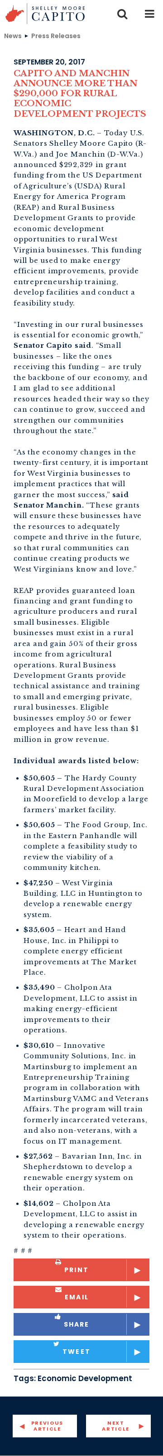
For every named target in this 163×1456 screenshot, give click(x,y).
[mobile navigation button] (149, 13)
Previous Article (47, 1425)
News (13, 35)
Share (77, 1324)
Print (76, 1269)
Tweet (76, 1351)
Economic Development (85, 1378)
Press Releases (56, 35)
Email (77, 1297)
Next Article (115, 1425)
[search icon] (122, 13)
